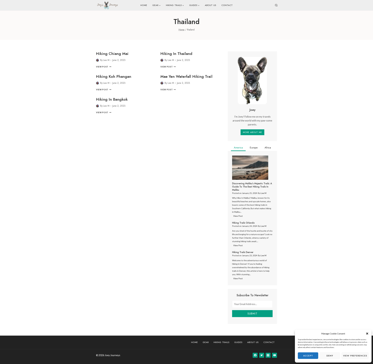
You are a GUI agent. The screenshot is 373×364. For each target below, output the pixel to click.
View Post (103, 67)
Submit (252, 313)
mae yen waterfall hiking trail (186, 76)
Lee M (106, 60)
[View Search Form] (276, 5)
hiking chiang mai (112, 53)
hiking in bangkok (112, 99)
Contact (227, 5)
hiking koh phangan (113, 76)
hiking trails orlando (243, 222)
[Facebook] (255, 355)
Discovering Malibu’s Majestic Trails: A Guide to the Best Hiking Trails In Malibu (252, 187)
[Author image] (97, 60)
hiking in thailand (176, 53)
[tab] (238, 148)
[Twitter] (261, 355)
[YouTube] (274, 355)
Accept (308, 355)
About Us (210, 5)
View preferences (355, 355)
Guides (238, 342)
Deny (330, 355)
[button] (367, 333)
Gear (206, 342)
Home (143, 5)
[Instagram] (268, 355)
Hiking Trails (221, 342)
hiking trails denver (242, 252)
